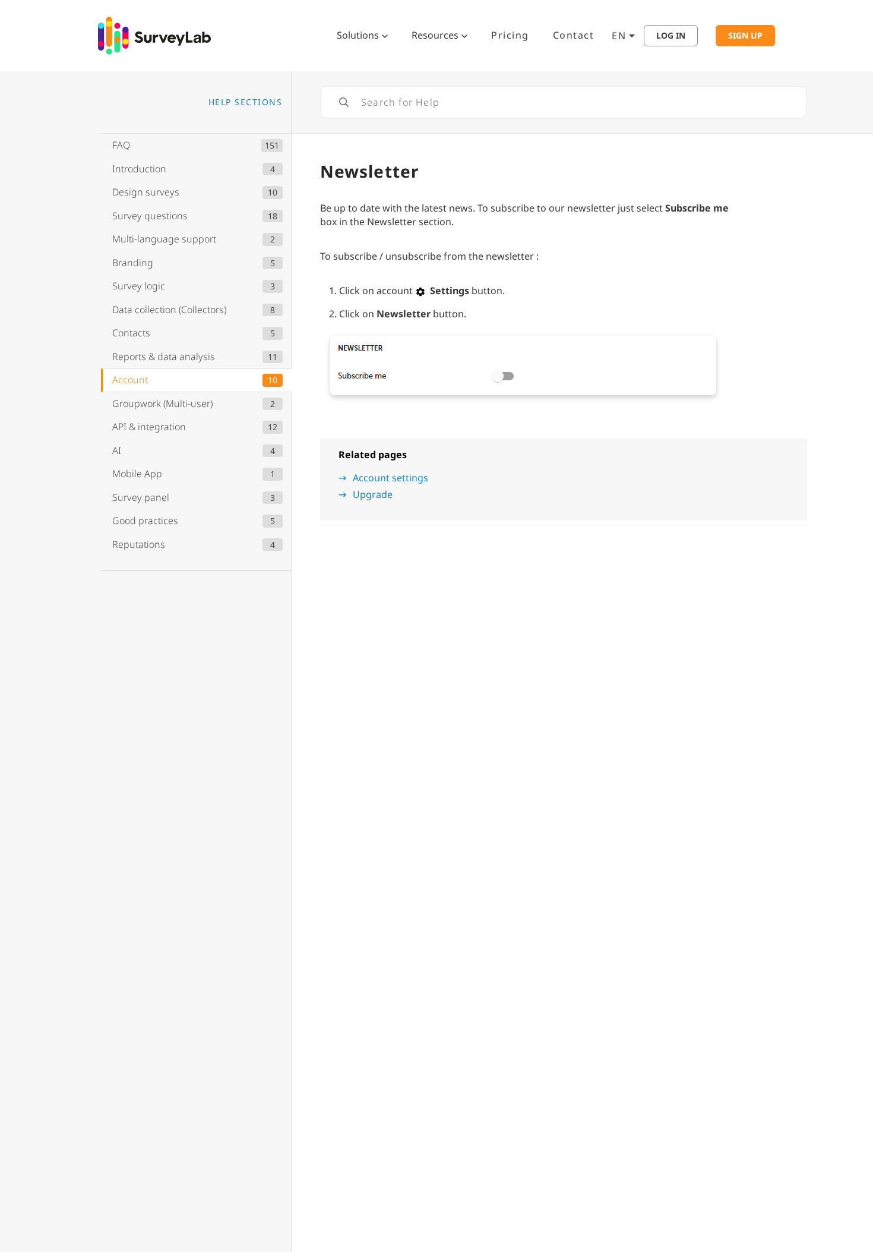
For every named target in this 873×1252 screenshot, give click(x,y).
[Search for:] (563, 102)
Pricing (510, 35)
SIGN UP (745, 35)
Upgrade (373, 494)
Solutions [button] (358, 35)
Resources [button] (435, 35)
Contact (573, 35)
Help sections (245, 102)
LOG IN (670, 35)
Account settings (390, 477)
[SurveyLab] (154, 34)
